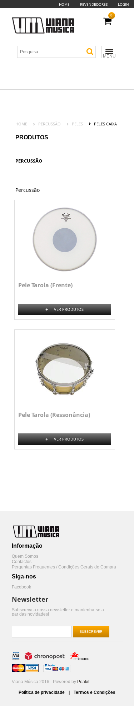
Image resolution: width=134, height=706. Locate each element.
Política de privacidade (42, 692)
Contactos (21, 562)
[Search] (89, 51)
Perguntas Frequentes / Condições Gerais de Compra (64, 567)
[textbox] (59, 52)
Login (123, 4)
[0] (107, 21)
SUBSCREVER (91, 631)
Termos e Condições (94, 692)
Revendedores (94, 4)
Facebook (21, 587)
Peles (77, 123)
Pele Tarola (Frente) (45, 285)
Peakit (83, 681)
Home (64, 4)
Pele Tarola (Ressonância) (54, 415)
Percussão (49, 123)
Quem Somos (25, 556)
